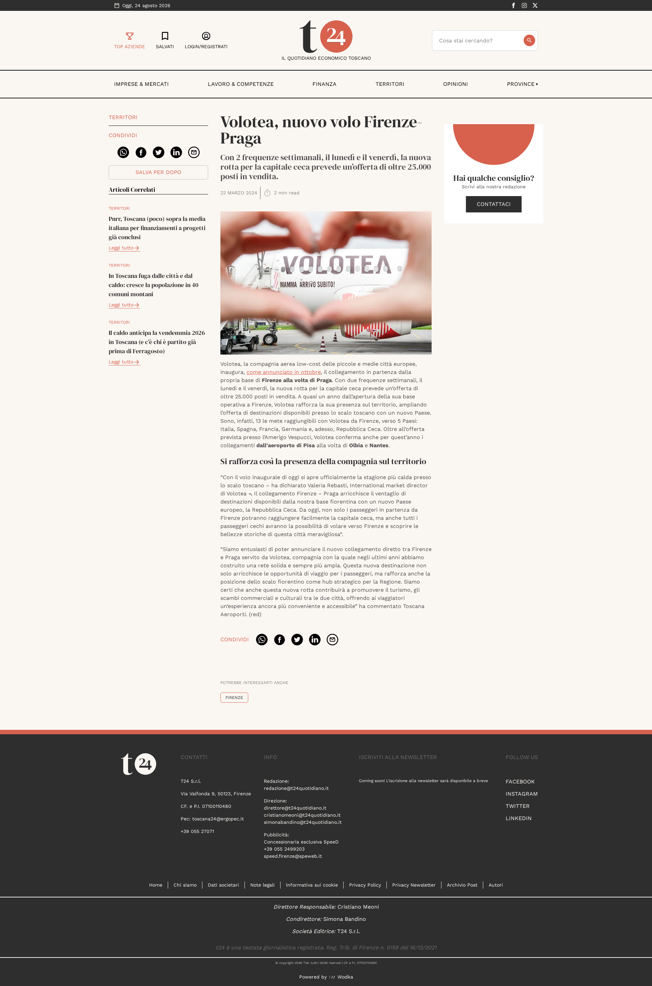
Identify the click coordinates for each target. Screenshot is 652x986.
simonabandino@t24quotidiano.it (303, 822)
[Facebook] (513, 5)
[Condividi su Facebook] (141, 152)
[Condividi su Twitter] (158, 152)
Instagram (522, 794)
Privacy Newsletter (414, 885)
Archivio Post (462, 885)
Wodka (345, 977)
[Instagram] (524, 5)
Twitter (518, 806)
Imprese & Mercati (141, 84)
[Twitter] (535, 5)
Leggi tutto (121, 247)
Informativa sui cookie (312, 885)
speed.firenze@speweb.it (293, 856)
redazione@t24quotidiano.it (296, 788)
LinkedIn (519, 818)
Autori (496, 885)
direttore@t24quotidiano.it (295, 808)
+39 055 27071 (197, 831)
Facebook (520, 781)
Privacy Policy (365, 885)
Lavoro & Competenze (241, 84)
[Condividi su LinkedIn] (176, 152)
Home (155, 885)
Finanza (324, 84)
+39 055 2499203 (284, 849)
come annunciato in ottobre (284, 372)
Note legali (262, 885)
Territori (390, 84)
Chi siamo (185, 885)
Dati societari (223, 885)
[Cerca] (529, 40)
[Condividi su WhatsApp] (123, 152)
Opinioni (455, 84)
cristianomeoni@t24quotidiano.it (302, 815)
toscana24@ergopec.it (218, 818)
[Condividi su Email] (194, 152)
